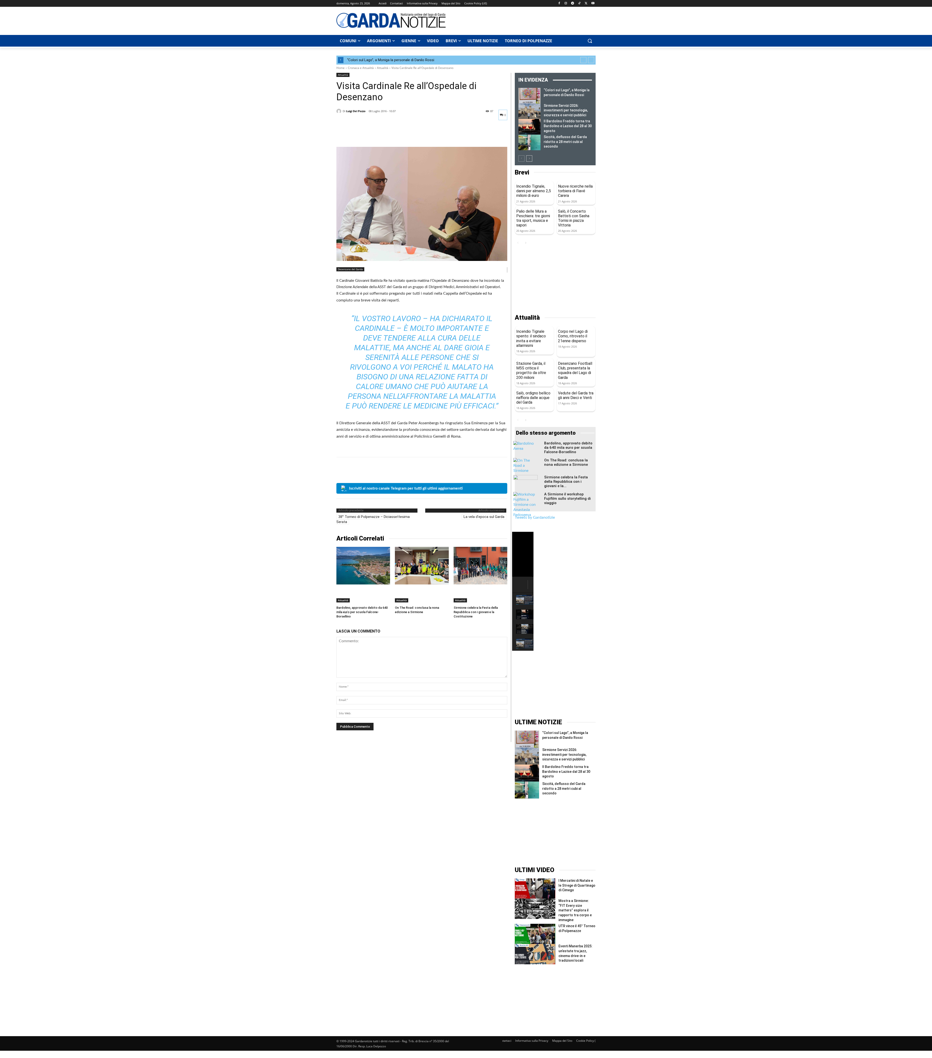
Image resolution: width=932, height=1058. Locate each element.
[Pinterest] (363, 135)
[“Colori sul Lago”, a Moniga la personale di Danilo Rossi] (529, 95)
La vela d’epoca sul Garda (484, 517)
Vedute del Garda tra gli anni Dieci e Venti (575, 395)
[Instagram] (566, 3)
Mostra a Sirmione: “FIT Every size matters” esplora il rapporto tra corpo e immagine (575, 910)
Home (340, 68)
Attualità (382, 68)
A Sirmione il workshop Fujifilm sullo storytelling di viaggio (567, 498)
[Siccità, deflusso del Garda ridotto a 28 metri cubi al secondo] (529, 142)
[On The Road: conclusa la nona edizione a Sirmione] (422, 565)
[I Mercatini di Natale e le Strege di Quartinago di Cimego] (535, 888)
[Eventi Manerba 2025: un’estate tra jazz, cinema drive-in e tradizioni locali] (535, 954)
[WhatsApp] (375, 135)
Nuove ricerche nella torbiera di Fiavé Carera (575, 191)
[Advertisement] (523, 20)
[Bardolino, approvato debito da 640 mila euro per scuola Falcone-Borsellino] (363, 565)
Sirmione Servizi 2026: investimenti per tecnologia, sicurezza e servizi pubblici (566, 110)
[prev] (583, 60)
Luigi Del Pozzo (356, 111)
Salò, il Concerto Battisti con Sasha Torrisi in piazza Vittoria (573, 218)
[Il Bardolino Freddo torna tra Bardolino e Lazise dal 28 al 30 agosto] (529, 126)
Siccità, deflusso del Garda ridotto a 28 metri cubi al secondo (565, 141)
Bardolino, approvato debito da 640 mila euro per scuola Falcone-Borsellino (362, 612)
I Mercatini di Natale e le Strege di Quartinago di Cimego (576, 885)
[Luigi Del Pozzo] (339, 111)
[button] (590, 41)
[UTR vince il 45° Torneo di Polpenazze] (535, 934)
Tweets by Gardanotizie (535, 517)
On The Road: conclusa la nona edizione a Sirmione (566, 462)
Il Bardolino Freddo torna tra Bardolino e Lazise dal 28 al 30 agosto (568, 126)
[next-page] (529, 158)
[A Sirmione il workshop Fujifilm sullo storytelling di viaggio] (525, 504)
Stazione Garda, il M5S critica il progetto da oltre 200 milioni (531, 370)
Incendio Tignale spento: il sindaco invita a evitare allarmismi (531, 338)
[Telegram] (572, 3)
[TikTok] (579, 3)
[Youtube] (593, 3)
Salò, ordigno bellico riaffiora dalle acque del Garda (533, 398)
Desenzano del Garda (350, 269)
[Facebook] (559, 3)
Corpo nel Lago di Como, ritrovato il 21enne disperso (573, 336)
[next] (591, 60)
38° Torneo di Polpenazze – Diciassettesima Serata (373, 519)
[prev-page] (521, 158)
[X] (586, 3)
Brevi (522, 172)
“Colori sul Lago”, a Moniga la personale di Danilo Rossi (390, 60)
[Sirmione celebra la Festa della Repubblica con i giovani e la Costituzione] (480, 565)
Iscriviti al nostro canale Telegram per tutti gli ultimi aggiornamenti (406, 488)
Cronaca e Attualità (361, 68)
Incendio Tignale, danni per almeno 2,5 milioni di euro (533, 191)
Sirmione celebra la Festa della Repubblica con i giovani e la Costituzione (476, 612)
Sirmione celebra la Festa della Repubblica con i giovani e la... (566, 481)
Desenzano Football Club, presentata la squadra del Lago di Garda (575, 370)
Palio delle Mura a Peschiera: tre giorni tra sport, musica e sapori (533, 218)
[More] (386, 135)
